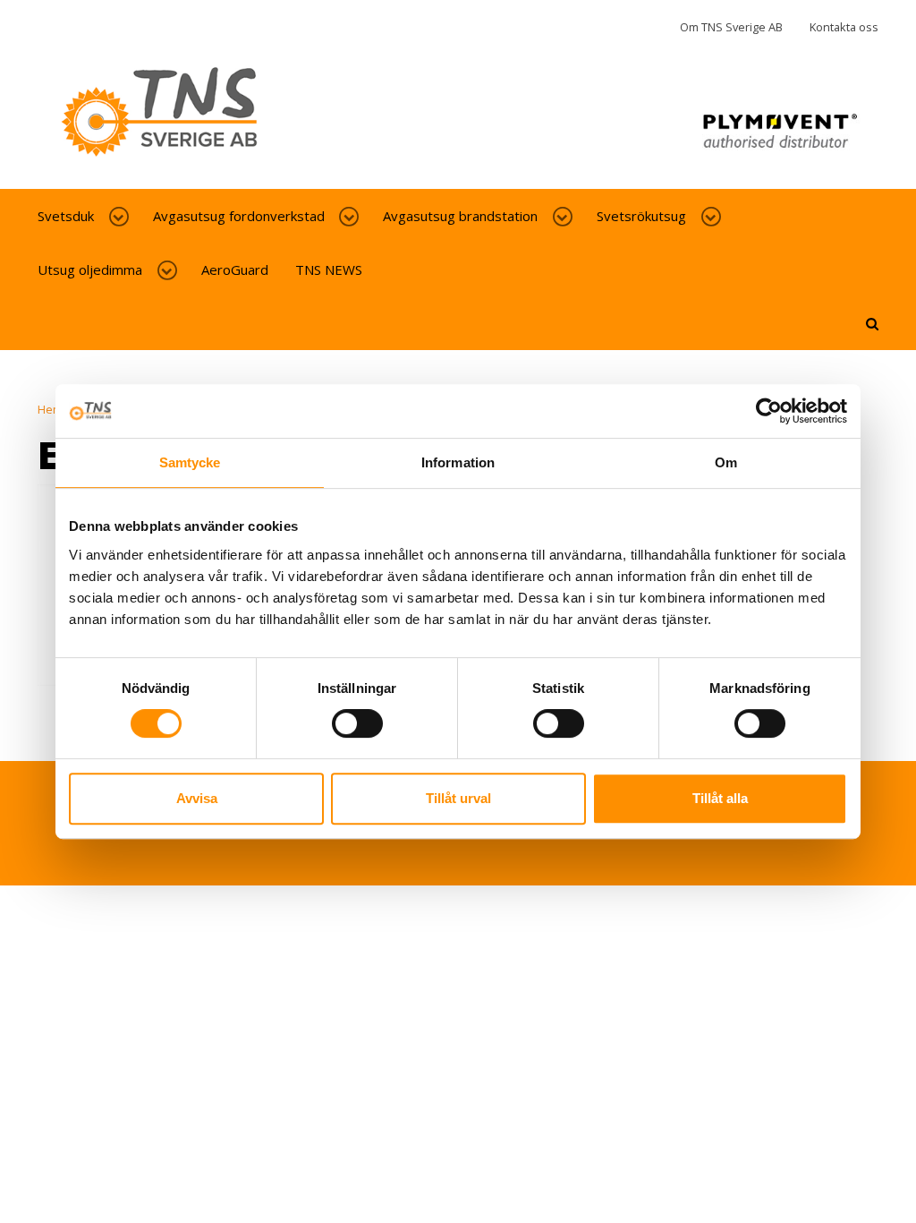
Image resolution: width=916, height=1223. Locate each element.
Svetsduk (66, 216)
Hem (50, 409)
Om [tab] (726, 462)
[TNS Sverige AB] (458, 120)
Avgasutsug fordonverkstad (239, 216)
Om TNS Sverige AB (731, 27)
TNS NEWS (328, 269)
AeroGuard (234, 269)
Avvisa (196, 798)
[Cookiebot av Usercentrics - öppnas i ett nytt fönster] (769, 411)
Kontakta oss (844, 27)
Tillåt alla (720, 798)
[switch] (357, 723)
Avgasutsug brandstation (460, 216)
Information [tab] (458, 462)
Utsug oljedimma (90, 269)
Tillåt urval (458, 798)
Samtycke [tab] (190, 462)
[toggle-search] (872, 323)
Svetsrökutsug (641, 216)
